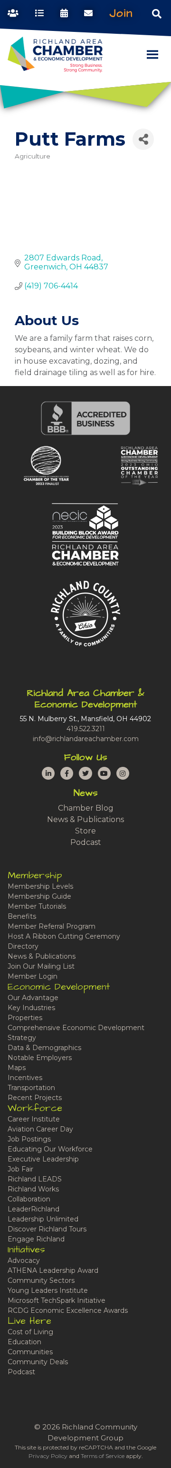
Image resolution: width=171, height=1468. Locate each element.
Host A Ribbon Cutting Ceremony (64, 936)
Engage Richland (36, 1239)
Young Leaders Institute (48, 1290)
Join (121, 13)
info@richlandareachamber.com (86, 738)
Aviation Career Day (40, 1129)
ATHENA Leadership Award (53, 1270)
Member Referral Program (51, 926)
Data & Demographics (44, 1047)
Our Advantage (33, 997)
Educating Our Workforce (50, 1149)
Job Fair (20, 1169)
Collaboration (29, 1199)
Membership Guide (39, 896)
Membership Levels (40, 886)
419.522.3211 (85, 728)
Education (24, 1342)
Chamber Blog (86, 808)
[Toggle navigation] (156, 13)
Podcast (85, 842)
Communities (30, 1352)
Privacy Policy (47, 1455)
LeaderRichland (33, 1209)
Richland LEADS (35, 1179)
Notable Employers (40, 1057)
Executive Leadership (43, 1159)
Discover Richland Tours (47, 1229)
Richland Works (33, 1189)
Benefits (22, 916)
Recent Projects (35, 1097)
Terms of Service (102, 1455)
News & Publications (85, 819)
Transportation (31, 1087)
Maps (17, 1067)
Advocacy (24, 1260)
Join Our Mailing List (41, 966)
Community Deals (38, 1362)
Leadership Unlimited (43, 1219)
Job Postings (29, 1139)
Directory (23, 946)
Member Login (32, 976)
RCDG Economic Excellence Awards (68, 1310)
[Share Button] (143, 139)
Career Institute (34, 1119)
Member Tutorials (37, 906)
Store (85, 830)
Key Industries (31, 1007)
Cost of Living (30, 1332)
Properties (25, 1017)
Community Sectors (41, 1280)
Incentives (25, 1077)
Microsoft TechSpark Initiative (56, 1300)
